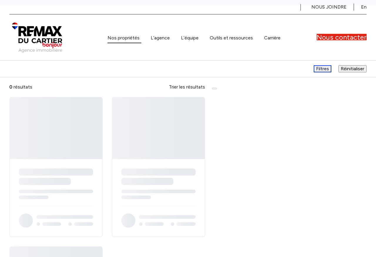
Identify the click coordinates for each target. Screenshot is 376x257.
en (364, 7)
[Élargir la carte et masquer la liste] (214, 88)
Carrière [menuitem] (272, 38)
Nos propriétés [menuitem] (124, 38)
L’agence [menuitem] (160, 38)
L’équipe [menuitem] (190, 38)
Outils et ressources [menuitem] (231, 38)
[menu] (124, 37)
